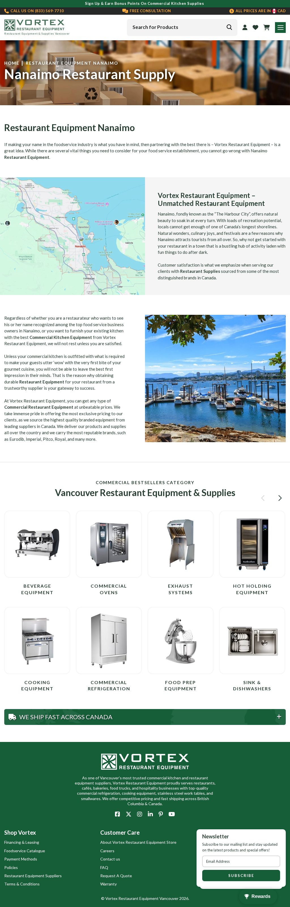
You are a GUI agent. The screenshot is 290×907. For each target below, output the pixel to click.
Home (12, 63)
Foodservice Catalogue (24, 850)
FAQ (104, 867)
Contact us (110, 859)
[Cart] (266, 27)
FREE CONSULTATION (150, 11)
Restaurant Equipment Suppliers (33, 875)
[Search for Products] (229, 27)
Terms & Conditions (22, 883)
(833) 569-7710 (37, 11)
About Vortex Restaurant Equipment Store (138, 842)
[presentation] (263, 498)
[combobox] (182, 27)
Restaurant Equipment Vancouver (148, 898)
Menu (280, 27)
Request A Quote (116, 875)
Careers (107, 850)
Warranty (108, 883)
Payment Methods (20, 859)
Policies (11, 867)
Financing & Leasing (21, 842)
